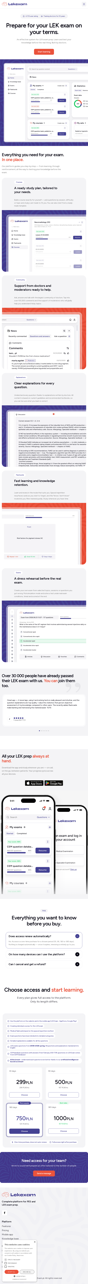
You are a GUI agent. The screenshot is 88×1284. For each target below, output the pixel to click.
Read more (20, 1255)
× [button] (35, 1242)
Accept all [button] (11, 1272)
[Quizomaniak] (48, 730)
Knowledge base (10, 1238)
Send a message (44, 1173)
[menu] (84, 4)
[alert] (19, 1261)
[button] (5, 1259)
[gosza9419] (41, 730)
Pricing (5, 1230)
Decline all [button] (27, 1272)
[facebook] (4, 1213)
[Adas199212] (46, 730)
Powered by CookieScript (19, 1279)
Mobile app (7, 1234)
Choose (24, 1095)
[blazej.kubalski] (44, 730)
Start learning (44, 52)
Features (6, 1226)
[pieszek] (43, 730)
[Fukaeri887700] (39, 730)
